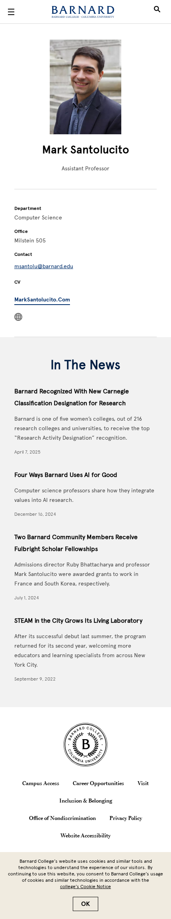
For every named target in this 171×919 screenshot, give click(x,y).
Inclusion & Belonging (85, 800)
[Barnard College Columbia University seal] (85, 744)
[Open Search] (157, 12)
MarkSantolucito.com (42, 299)
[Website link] (18, 317)
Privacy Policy (125, 818)
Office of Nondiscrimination (62, 818)
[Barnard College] (83, 12)
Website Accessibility (85, 835)
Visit (143, 783)
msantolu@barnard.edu (43, 266)
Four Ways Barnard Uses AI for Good (65, 475)
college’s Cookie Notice (85, 886)
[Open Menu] (11, 12)
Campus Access (40, 783)
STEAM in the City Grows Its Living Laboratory (78, 620)
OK (85, 904)
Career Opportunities (98, 783)
